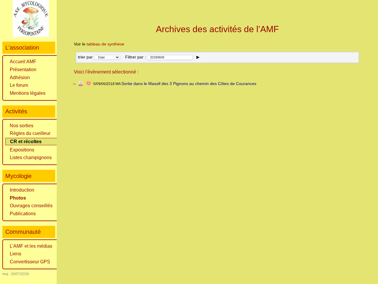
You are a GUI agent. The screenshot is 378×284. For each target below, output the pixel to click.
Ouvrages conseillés (31, 205)
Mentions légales (27, 93)
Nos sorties (21, 125)
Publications (23, 213)
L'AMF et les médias (31, 246)
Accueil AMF (23, 61)
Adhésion (20, 77)
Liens (15, 253)
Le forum (19, 85)
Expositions (22, 149)
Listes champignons (31, 157)
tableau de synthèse (105, 44)
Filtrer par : (136, 57)
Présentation (23, 69)
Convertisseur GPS (30, 261)
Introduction (22, 189)
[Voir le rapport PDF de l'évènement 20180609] (80, 83)
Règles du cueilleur (30, 133)
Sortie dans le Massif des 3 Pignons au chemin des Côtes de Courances (188, 83)
